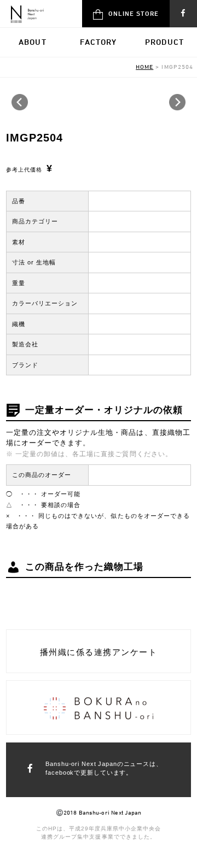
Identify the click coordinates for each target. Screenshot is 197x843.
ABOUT (33, 41)
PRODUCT (164, 41)
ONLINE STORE (133, 13)
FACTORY (98, 41)
